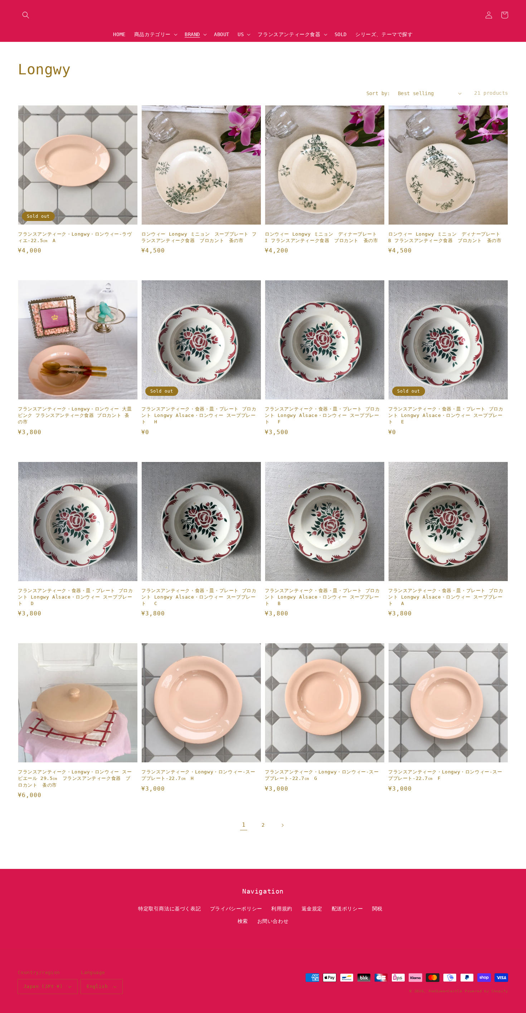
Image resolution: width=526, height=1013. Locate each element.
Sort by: (378, 93)
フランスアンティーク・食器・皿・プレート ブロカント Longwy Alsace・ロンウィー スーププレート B (322, 597)
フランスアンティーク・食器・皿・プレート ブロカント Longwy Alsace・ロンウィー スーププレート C (198, 597)
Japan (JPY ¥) (43, 986)
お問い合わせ (273, 921)
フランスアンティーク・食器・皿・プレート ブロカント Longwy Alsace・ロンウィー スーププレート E (445, 415)
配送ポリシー (347, 908)
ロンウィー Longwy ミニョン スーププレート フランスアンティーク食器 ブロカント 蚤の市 (199, 237)
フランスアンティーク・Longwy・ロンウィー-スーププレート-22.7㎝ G (322, 775)
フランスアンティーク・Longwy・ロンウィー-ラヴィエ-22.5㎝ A (75, 237)
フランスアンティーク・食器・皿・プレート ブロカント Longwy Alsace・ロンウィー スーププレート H (198, 415)
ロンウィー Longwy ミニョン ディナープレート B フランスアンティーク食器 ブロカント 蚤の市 (446, 237)
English (97, 986)
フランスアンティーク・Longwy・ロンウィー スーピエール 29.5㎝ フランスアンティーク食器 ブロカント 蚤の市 (75, 778)
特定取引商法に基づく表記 (169, 908)
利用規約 (281, 908)
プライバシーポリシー (236, 908)
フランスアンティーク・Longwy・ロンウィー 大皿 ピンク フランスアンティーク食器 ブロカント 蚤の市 (75, 415)
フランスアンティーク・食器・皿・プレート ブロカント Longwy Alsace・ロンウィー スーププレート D (75, 597)
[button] (26, 15)
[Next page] (282, 825)
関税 (377, 908)
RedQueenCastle (445, 991)
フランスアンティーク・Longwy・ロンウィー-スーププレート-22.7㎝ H (198, 775)
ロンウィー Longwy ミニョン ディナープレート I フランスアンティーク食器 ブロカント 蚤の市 (321, 237)
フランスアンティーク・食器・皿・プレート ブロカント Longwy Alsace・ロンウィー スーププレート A (445, 597)
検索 (243, 921)
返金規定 (312, 908)
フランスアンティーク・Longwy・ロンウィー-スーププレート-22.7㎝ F (445, 775)
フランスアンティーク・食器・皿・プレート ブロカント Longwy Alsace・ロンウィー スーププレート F (322, 415)
